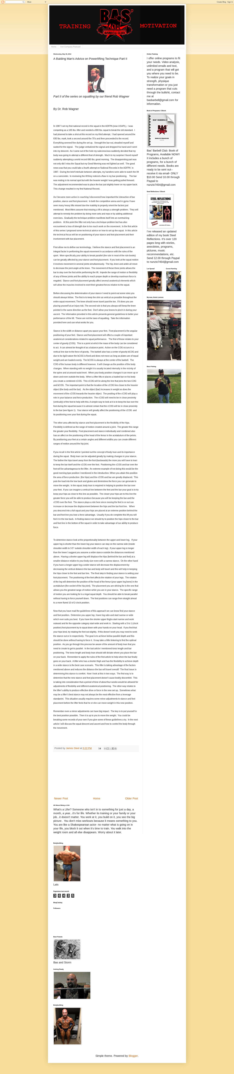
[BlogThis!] (107, 748)
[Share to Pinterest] (115, 748)
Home (53, 47)
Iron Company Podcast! (70, 47)
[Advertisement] (96, 774)
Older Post (131, 798)
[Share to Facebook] (113, 748)
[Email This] (105, 748)
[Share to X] (110, 748)
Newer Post (61, 798)
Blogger (133, 1055)
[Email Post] (99, 748)
